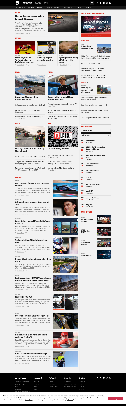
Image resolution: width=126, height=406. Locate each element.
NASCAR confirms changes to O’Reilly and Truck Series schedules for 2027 (30, 169)
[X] (110, 3)
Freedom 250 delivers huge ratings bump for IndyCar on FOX (33, 260)
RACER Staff (63, 65)
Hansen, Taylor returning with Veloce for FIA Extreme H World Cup (33, 222)
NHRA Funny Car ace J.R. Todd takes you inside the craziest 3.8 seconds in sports (95, 57)
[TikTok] (104, 3)
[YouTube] (98, 3)
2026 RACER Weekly (86, 255)
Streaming (67, 381)
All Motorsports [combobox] (87, 131)
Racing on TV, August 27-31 (90, 63)
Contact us (19, 386)
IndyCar (36, 381)
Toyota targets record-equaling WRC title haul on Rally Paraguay (68, 60)
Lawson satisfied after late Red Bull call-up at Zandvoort (62, 117)
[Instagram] (107, 3)
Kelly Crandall (20, 289)
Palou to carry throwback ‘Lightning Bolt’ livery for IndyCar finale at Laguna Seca (24, 60)
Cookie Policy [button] (28, 400)
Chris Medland (20, 252)
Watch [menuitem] (46, 3)
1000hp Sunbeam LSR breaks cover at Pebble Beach (94, 111)
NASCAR (36, 384)
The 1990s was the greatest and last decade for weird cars (94, 99)
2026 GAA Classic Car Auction (87, 232)
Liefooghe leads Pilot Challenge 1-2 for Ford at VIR (61, 169)
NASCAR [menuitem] (39, 7)
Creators (82, 389)
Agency (81, 386)
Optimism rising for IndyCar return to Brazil (30, 105)
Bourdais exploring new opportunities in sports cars (45, 59)
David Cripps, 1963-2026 (23, 297)
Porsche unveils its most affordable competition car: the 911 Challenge (93, 76)
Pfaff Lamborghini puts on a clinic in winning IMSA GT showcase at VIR (60, 163)
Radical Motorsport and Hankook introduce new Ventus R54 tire (92, 70)
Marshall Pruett (20, 65)
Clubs (51, 381)
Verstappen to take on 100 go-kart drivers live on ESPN (31, 241)
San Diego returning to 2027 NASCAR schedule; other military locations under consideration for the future (33, 279)
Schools (52, 384)
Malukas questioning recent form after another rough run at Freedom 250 (31, 336)
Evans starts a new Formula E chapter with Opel (31, 353)
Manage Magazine (70, 386)
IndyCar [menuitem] (30, 7)
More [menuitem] (87, 7)
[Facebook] (101, 3)
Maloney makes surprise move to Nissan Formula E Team (32, 203)
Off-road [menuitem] (78, 7)
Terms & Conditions (22, 381)
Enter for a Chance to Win (95, 35)
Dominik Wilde (20, 214)
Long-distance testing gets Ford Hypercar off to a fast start (32, 184)
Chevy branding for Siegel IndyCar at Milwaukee (28, 111)
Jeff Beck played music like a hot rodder (95, 118)
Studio (81, 384)
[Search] (92, 3)
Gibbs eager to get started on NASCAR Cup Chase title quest (29, 149)
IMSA (35, 389)
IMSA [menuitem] (48, 7)
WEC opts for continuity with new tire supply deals (32, 316)
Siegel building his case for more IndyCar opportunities (29, 117)
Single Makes (53, 386)
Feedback (18, 389)
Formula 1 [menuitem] (19, 7)
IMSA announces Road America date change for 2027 (60, 156)
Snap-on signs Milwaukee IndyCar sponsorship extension (26, 98)
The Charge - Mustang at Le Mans (87, 220)
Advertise (82, 381)
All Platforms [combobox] (86, 135)
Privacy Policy (20, 384)
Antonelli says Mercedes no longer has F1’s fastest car (62, 105)
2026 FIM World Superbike (85, 243)
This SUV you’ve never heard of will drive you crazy (87, 90)
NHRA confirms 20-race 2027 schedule (87, 47)
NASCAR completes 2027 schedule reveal (30, 156)
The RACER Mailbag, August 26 (58, 148)
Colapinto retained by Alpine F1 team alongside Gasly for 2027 (60, 98)
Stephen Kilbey (20, 33)
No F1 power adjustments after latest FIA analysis (62, 111)
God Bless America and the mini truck (94, 105)
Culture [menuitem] (38, 3)
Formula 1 (37, 386)
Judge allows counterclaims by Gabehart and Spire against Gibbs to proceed (29, 163)
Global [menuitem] (56, 7)
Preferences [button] (70, 400)
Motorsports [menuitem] (27, 3)
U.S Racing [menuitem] (67, 7)
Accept (115, 399)
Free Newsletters (70, 384)
